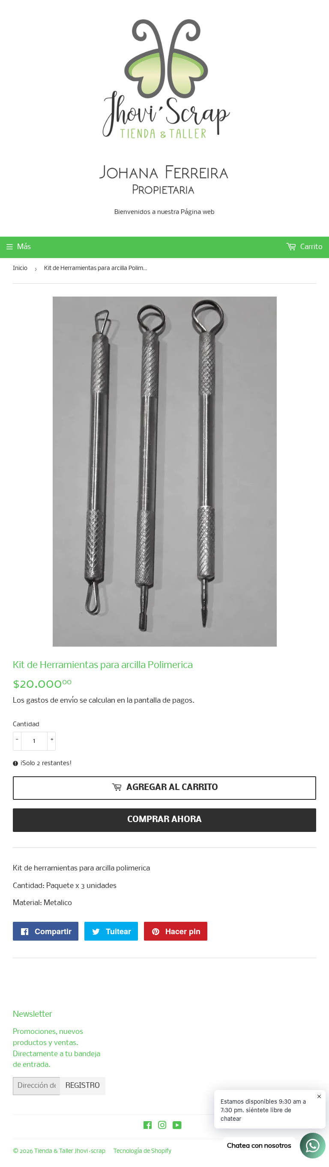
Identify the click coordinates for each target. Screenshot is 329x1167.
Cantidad (26, 724)
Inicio (20, 268)
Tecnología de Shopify (142, 1151)
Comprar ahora (164, 820)
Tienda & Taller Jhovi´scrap (69, 1151)
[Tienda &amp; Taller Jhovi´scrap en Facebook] (147, 1126)
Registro (83, 1086)
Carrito (311, 247)
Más (24, 247)
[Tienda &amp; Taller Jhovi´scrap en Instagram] (162, 1126)
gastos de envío (52, 701)
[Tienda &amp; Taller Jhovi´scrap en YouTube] (177, 1126)
